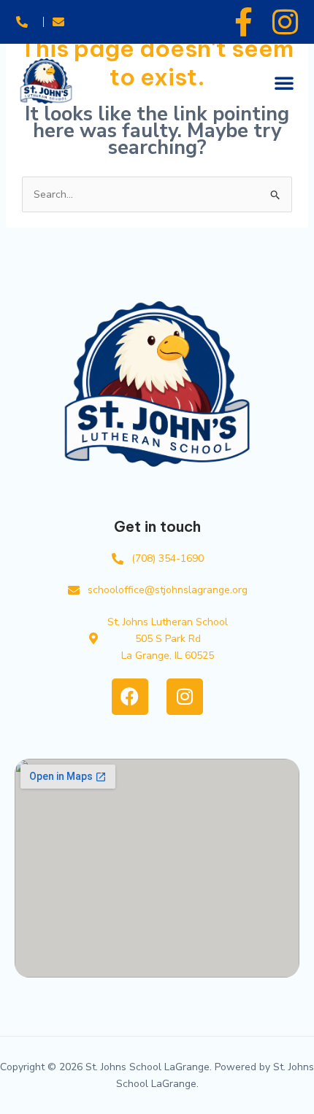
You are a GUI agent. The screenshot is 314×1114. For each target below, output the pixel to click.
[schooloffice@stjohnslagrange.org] (61, 21)
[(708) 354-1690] (25, 21)
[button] (284, 82)
